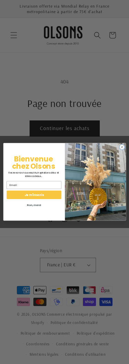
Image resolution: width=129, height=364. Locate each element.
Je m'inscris (33, 195)
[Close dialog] (122, 147)
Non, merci (34, 205)
